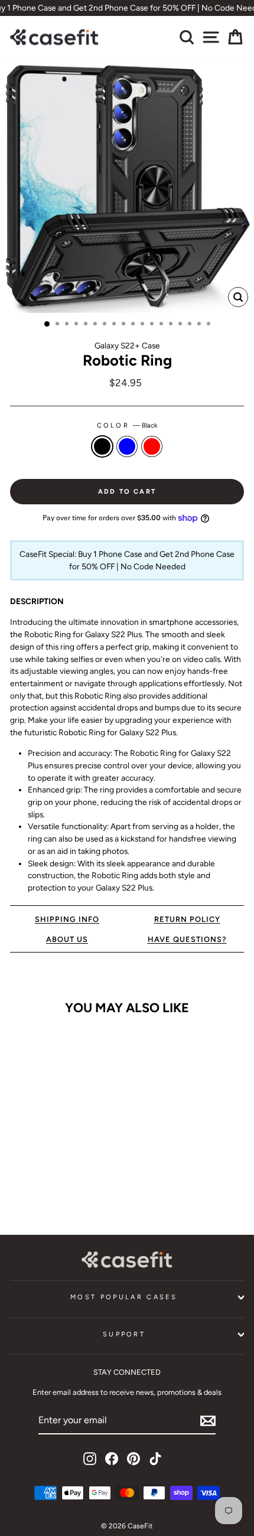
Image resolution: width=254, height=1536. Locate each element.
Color (127, 425)
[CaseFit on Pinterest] (133, 1458)
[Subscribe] (208, 1421)
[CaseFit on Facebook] (111, 1458)
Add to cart (54, 1189)
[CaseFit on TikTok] (155, 1458)
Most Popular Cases (124, 1297)
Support (124, 1334)
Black (102, 446)
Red (152, 446)
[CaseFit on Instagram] (89, 1458)
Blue (127, 446)
